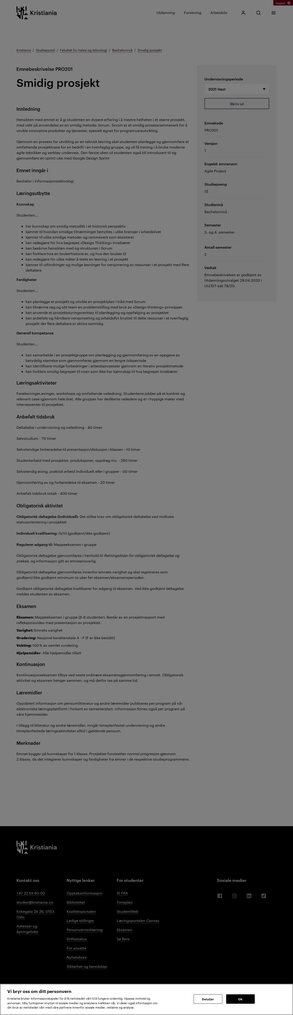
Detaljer (208, 999)
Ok (240, 999)
